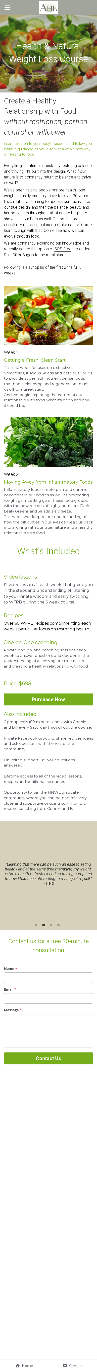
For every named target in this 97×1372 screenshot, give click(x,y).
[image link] (48, 7)
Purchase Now (48, 699)
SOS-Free (62, 249)
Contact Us (48, 1058)
